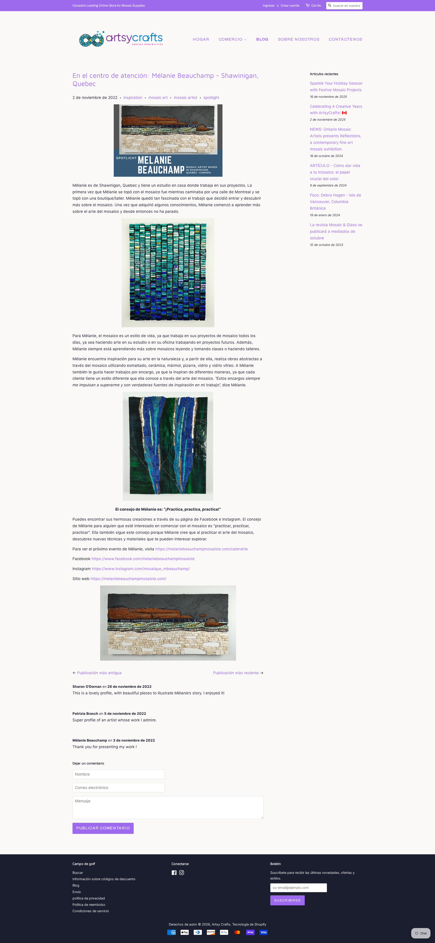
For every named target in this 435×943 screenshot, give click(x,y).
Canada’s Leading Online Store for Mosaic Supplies (108, 5)
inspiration (132, 97)
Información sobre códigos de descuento (103, 879)
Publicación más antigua (99, 673)
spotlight (211, 97)
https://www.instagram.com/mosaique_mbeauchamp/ (141, 568)
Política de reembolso (88, 904)
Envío (76, 892)
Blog (75, 885)
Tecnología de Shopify (249, 924)
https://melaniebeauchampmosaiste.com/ (128, 578)
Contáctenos (345, 39)
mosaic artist (185, 97)
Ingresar (269, 5)
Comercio (231, 39)
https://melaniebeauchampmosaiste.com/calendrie (201, 549)
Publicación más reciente (236, 673)
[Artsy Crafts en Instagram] (181, 873)
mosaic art (158, 97)
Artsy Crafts (221, 924)
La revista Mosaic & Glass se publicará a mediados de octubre (336, 231)
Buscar (77, 872)
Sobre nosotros (299, 39)
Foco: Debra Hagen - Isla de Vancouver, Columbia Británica (335, 202)
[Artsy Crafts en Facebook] (174, 873)
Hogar (201, 39)
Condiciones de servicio (90, 911)
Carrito (316, 5)
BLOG (262, 39)
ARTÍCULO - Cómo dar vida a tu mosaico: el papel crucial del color (335, 172)
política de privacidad (88, 898)
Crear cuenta (290, 5)
